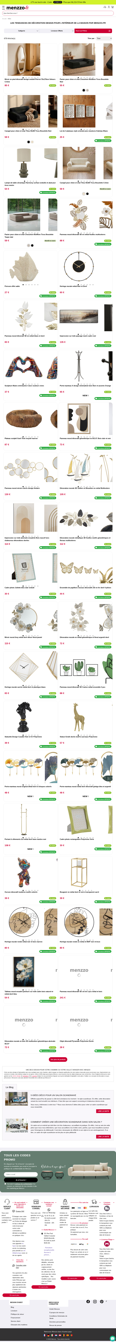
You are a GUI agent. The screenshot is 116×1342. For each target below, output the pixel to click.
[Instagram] (95, 1301)
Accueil (4, 18)
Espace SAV (20, 1211)
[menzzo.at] (60, 1335)
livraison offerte (57, 31)
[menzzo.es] (67, 1335)
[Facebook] (88, 1301)
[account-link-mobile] (109, 7)
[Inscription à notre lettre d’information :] (21, 1174)
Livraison (14, 1311)
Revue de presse (55, 1325)
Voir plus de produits (58, 1059)
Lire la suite (103, 1111)
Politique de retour (17, 1314)
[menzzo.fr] (44, 1335)
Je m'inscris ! (21, 1180)
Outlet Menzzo (54, 1309)
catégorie (21, 31)
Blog (12, 1307)
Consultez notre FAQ (21, 1267)
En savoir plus (14, 1295)
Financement (15, 1318)
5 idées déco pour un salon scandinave (53, 1095)
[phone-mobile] (105, 7)
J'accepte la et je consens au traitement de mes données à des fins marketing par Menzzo (22, 1186)
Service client (15, 1321)
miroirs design (16, 1076)
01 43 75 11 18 (49, 1216)
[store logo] (54, 7)
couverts (34, 1076)
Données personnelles (57, 1322)
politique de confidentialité (23, 1184)
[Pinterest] (101, 1301)
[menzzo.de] (48, 1335)
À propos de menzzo (56, 1312)
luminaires (25, 1076)
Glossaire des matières (19, 1325)
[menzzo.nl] (56, 1335)
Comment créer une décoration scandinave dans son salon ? (66, 1122)
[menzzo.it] (52, 1335)
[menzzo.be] (63, 1335)
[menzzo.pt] (71, 1335)
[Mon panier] (112, 7)
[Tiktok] (106, 1301)
